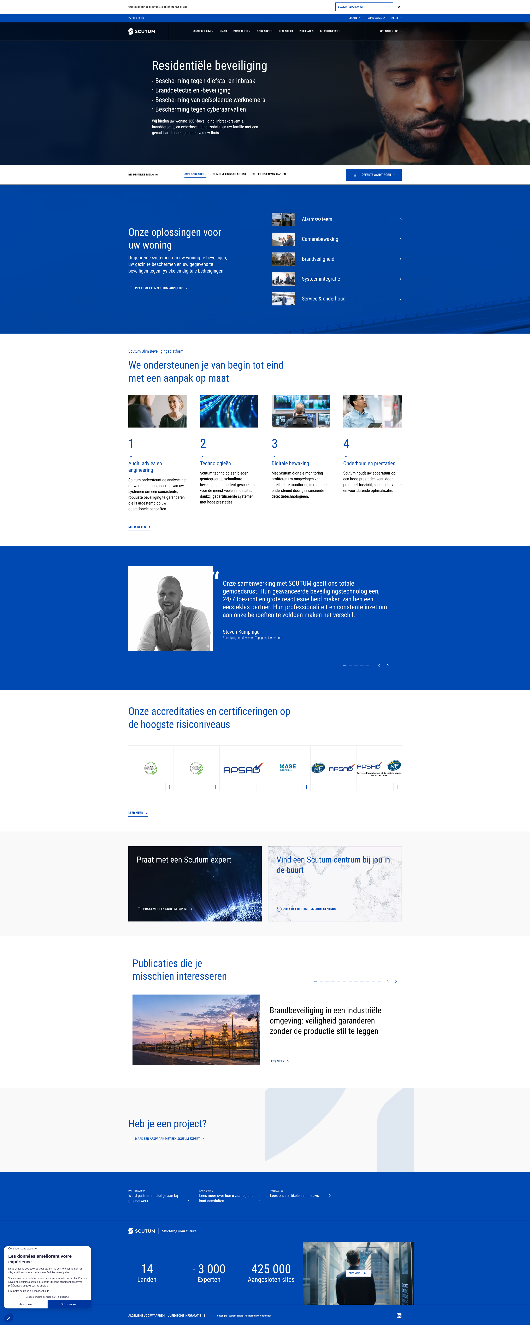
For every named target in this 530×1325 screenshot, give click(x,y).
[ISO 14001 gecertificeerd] (150, 768)
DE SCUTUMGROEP (330, 31)
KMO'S (223, 31)
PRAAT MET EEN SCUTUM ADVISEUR (159, 288)
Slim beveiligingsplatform (229, 174)
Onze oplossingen (195, 174)
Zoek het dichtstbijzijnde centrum (309, 909)
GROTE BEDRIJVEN (203, 31)
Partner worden (374, 18)
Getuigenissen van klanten (269, 174)
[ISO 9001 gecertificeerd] (196, 768)
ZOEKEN (353, 18)
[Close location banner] (399, 6)
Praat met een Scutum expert (165, 909)
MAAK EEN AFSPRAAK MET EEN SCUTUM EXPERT (167, 1139)
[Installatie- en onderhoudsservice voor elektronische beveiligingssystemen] (333, 768)
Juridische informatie (184, 1316)
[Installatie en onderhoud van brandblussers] (379, 768)
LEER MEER (135, 813)
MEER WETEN (137, 527)
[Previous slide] (387, 981)
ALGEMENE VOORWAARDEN (146, 1316)
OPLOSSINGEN (264, 31)
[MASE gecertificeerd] (287, 768)
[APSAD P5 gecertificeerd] (242, 768)
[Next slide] (396, 981)
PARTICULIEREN (241, 31)
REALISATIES (286, 31)
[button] (379, 665)
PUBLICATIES (306, 31)
